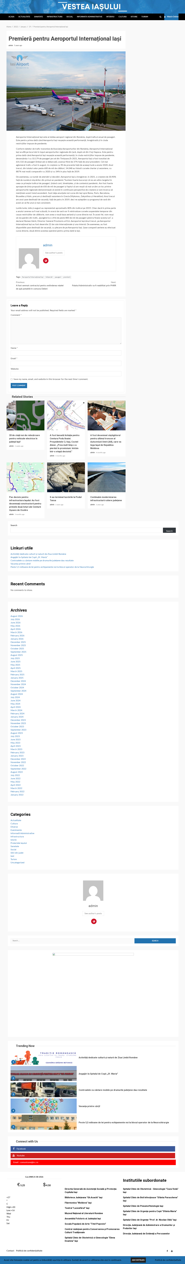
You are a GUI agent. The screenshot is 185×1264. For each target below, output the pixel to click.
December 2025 (18, 642)
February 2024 (17, 714)
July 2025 (15, 658)
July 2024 (15, 697)
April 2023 (16, 746)
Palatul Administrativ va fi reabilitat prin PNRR (94, 284)
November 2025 (18, 645)
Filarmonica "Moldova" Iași (78, 1202)
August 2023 (17, 733)
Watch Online (172, 17)
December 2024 (18, 681)
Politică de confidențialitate (29, 1251)
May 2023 (15, 743)
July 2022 (15, 775)
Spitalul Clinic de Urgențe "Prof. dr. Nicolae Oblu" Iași (149, 1220)
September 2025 (18, 652)
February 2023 (17, 752)
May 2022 (15, 782)
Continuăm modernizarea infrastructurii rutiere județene (107, 477)
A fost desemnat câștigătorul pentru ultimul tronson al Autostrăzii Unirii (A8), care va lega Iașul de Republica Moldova (107, 415)
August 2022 (17, 772)
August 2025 (17, 655)
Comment (16, 315)
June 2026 (15, 623)
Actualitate (24, 17)
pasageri (58, 277)
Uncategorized (17, 863)
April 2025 (16, 668)
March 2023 (16, 749)
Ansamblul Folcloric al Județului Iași (83, 1218)
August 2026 (17, 616)
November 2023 (18, 723)
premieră (66, 277)
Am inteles (138, 1260)
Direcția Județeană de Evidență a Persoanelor (146, 1233)
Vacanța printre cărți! (21, 564)
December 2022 (18, 759)
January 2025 (17, 678)
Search (14, 525)
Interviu (110, 17)
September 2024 (18, 691)
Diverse (14, 827)
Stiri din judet (17, 853)
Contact (10, 1251)
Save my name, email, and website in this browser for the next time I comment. (51, 379)
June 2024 (15, 701)
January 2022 (17, 795)
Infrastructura (54, 17)
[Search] (160, 16)
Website (15, 369)
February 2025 (17, 675)
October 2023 (17, 727)
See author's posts (54, 253)
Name (14, 348)
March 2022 (16, 788)
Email (14, 358)
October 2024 (17, 688)
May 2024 (15, 704)
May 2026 (15, 626)
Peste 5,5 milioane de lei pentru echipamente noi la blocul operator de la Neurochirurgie (52, 567)
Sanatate (38, 17)
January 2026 (17, 639)
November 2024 (18, 684)
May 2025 (15, 665)
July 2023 (15, 736)
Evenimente (16, 830)
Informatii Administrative (89, 17)
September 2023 (18, 730)
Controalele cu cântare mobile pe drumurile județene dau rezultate (42, 560)
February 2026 (17, 636)
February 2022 (17, 791)
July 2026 (15, 619)
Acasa (11, 17)
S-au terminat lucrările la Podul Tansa (66, 477)
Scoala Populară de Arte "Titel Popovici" (85, 1224)
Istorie (134, 17)
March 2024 (16, 710)
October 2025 (17, 649)
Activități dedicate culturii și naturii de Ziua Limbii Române (38, 554)
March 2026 (16, 632)
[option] (93, 1058)
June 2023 (15, 740)
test (12, 856)
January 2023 (17, 756)
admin (11, 45)
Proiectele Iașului (19, 843)
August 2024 (17, 694)
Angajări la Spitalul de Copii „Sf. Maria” (29, 557)
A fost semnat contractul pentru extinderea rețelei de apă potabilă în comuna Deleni (40, 285)
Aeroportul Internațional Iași (32, 277)
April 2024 (16, 707)
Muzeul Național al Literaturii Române (84, 1213)
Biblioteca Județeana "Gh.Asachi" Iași (83, 1197)
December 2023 (18, 720)
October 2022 (17, 765)
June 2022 (15, 778)
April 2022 (16, 785)
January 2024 (17, 717)
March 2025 (16, 671)
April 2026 (16, 629)
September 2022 (18, 769)
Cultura (123, 17)
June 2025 (15, 662)
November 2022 (18, 762)
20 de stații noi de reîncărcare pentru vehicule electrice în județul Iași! (25, 415)
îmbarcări (49, 277)
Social (69, 17)
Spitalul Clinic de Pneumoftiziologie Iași (143, 1206)
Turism (144, 17)
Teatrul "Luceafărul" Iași (77, 1208)
